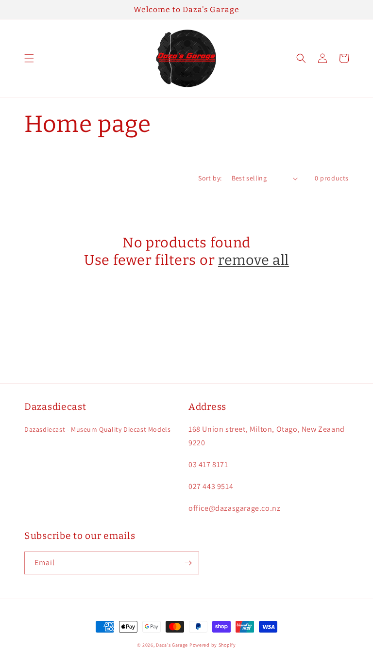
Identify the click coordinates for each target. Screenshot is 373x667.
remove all (253, 260)
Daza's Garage (172, 645)
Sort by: (209, 178)
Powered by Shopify (212, 645)
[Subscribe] (188, 563)
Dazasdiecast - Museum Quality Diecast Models (97, 429)
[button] (29, 58)
